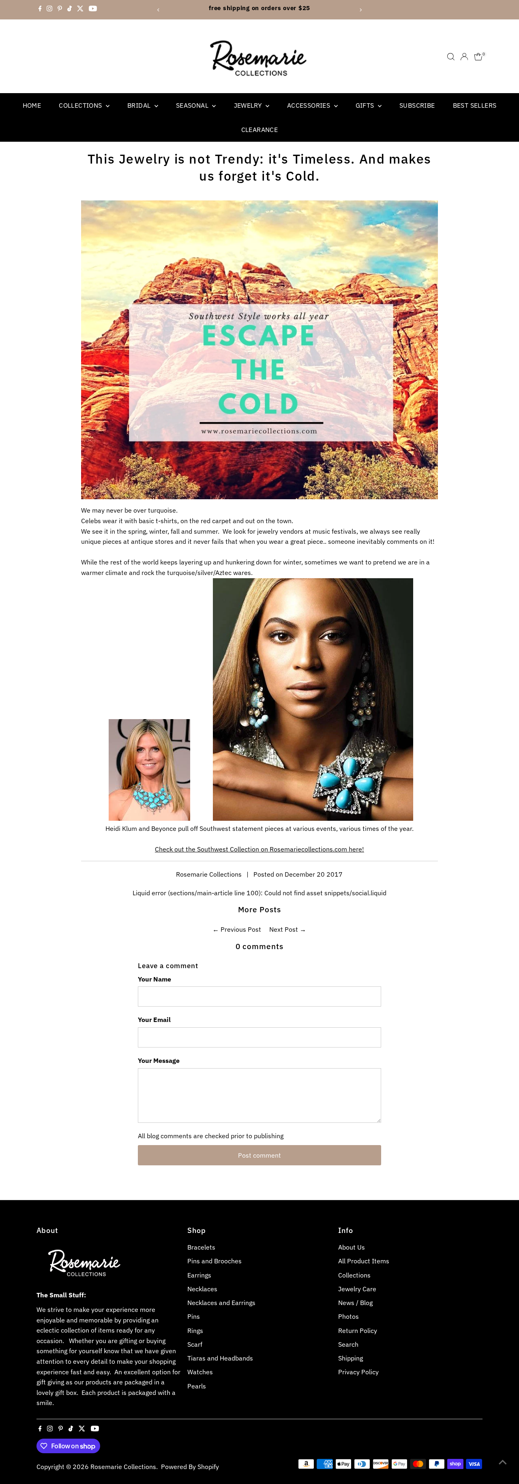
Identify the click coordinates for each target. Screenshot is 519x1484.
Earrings (199, 1275)
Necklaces (202, 1289)
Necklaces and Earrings (221, 1303)
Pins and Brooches (214, 1261)
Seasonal (193, 105)
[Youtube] (93, 9)
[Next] (360, 10)
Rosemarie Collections (123, 1467)
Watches (200, 1372)
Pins (193, 1316)
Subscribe (417, 105)
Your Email (154, 1020)
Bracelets (201, 1247)
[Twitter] (80, 9)
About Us (351, 1247)
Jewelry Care (357, 1289)
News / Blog (355, 1303)
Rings (195, 1330)
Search (348, 1344)
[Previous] (159, 10)
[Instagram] (49, 9)
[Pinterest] (60, 9)
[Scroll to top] (503, 1462)
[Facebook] (40, 9)
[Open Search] (451, 56)
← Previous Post (236, 929)
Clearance (259, 130)
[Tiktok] (69, 9)
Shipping (350, 1358)
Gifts (366, 105)
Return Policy (357, 1330)
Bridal (139, 105)
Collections (81, 105)
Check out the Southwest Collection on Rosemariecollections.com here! (259, 849)
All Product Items (363, 1261)
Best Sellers (475, 105)
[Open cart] (478, 56)
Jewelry (249, 105)
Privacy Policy (358, 1372)
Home (32, 105)
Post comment (259, 1155)
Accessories (309, 105)
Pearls (196, 1386)
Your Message (159, 1060)
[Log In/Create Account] (464, 56)
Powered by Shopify (190, 1467)
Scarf (194, 1344)
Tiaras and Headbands (220, 1358)
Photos (348, 1316)
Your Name (154, 979)
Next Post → (287, 929)
